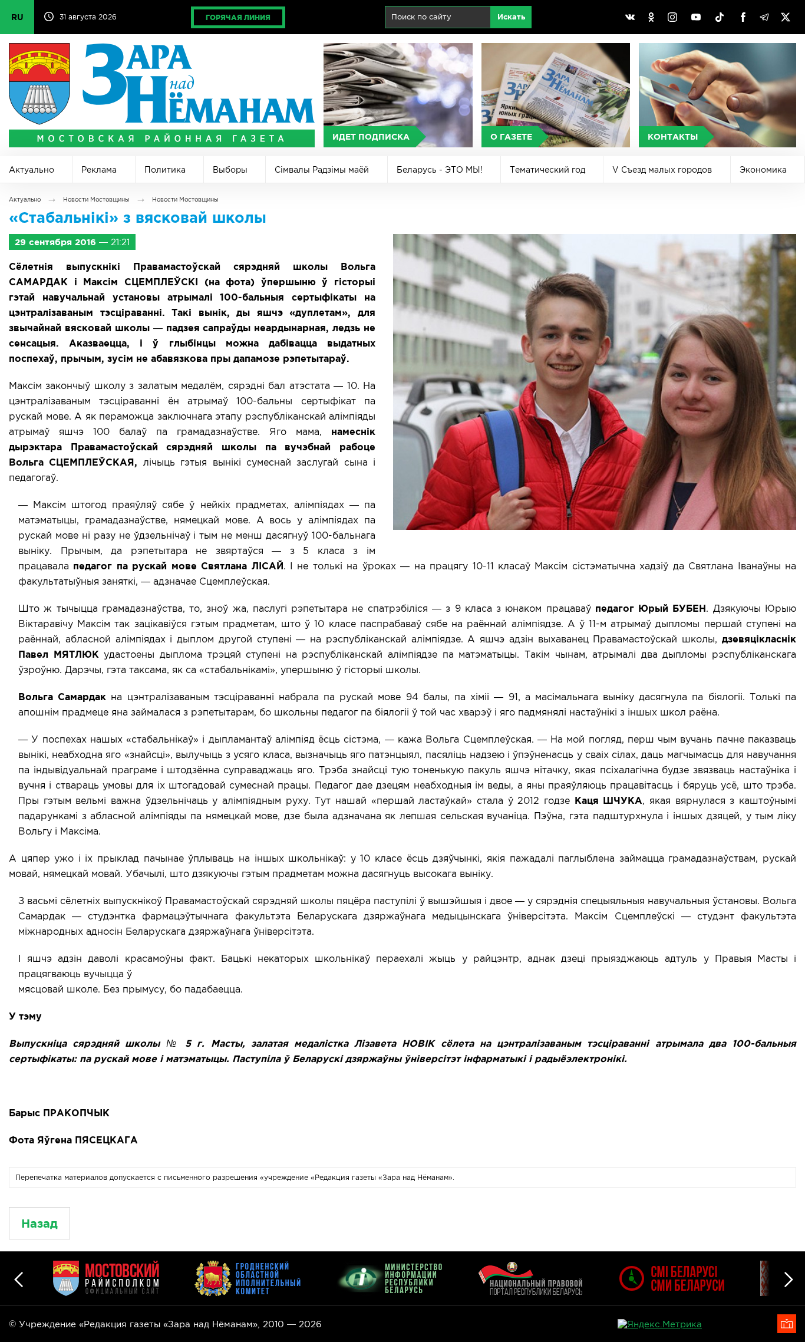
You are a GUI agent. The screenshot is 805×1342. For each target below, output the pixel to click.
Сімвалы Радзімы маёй (322, 169)
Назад (39, 1223)
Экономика (763, 169)
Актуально (31, 169)
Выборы (230, 169)
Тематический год (547, 169)
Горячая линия (238, 17)
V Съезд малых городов (662, 169)
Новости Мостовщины (96, 199)
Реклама (99, 169)
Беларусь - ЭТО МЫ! (440, 169)
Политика (165, 169)
